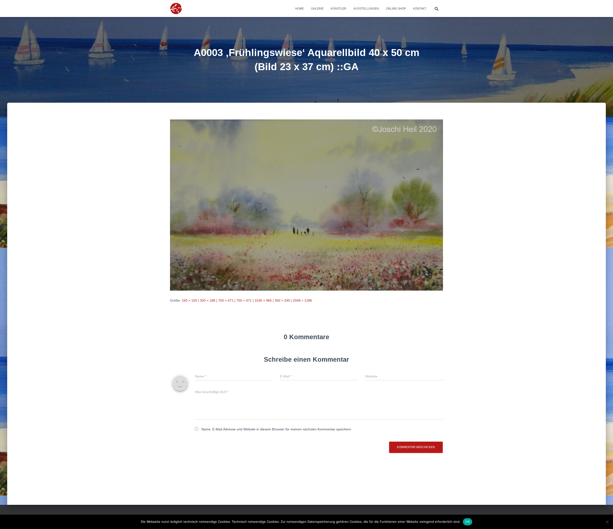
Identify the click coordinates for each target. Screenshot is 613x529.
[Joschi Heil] (186, 9)
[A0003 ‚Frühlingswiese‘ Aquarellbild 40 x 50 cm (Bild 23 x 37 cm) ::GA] (306, 205)
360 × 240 (282, 300)
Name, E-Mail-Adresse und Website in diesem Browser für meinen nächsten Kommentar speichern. (276, 429)
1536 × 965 (263, 300)
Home (299, 8)
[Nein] (607, 521)
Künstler (338, 8)
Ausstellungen (366, 8)
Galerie (317, 8)
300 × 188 (207, 300)
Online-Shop (396, 8)
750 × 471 (225, 300)
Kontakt (419, 8)
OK (467, 521)
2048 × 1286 (302, 300)
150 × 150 (189, 300)
